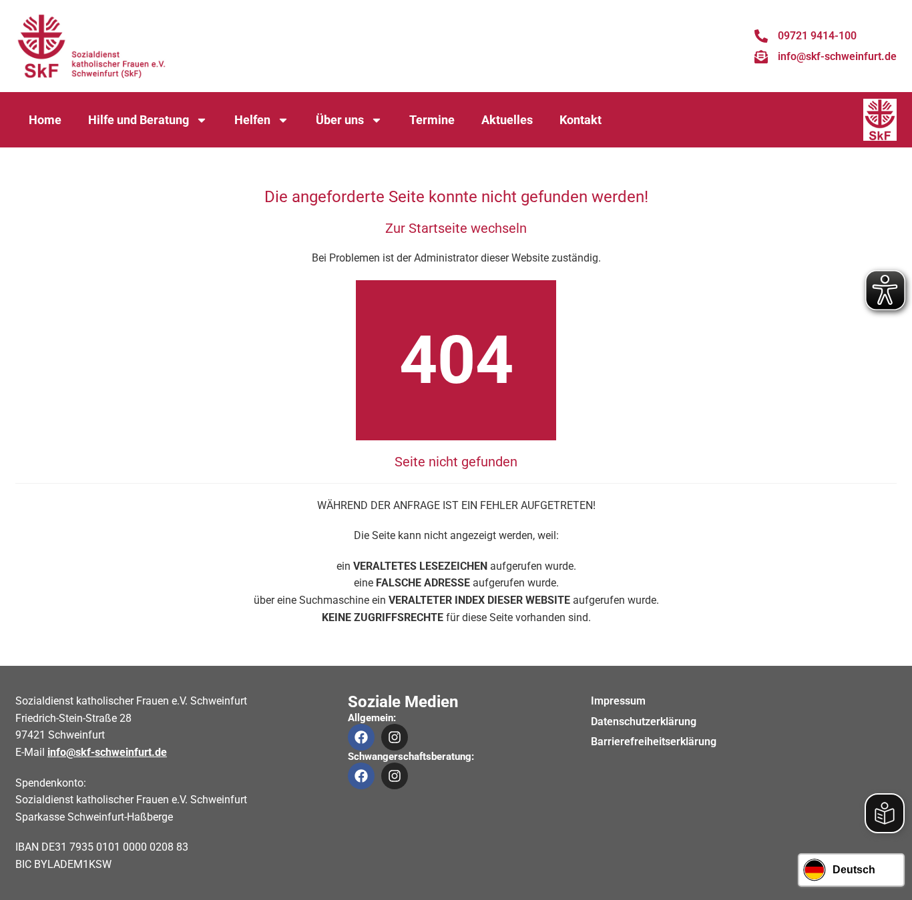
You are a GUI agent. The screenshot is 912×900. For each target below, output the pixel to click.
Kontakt (580, 120)
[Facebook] (361, 737)
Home (45, 120)
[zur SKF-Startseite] (92, 46)
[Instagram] (394, 737)
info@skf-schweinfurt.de (107, 752)
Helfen (252, 120)
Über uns (340, 120)
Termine (432, 120)
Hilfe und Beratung (138, 120)
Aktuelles (507, 120)
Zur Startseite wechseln (456, 228)
